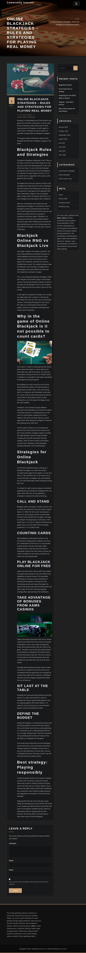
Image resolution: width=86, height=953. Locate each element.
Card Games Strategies (26, 117)
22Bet (33, 926)
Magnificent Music (65, 85)
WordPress (42, 949)
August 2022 (63, 139)
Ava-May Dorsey (24, 115)
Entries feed (63, 199)
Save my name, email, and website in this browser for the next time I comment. (29, 883)
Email (11, 870)
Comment (12, 843)
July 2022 (62, 143)
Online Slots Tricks (65, 179)
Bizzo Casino (61, 218)
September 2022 (64, 135)
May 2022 (62, 151)
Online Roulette (64, 175)
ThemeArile (63, 949)
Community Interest (20, 2)
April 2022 (62, 155)
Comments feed (64, 203)
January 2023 (63, 127)
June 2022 (62, 147)
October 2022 (63, 131)
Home (77, 19)
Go (75, 68)
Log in (61, 195)
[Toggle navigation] (76, 3)
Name (11, 861)
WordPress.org (64, 207)
